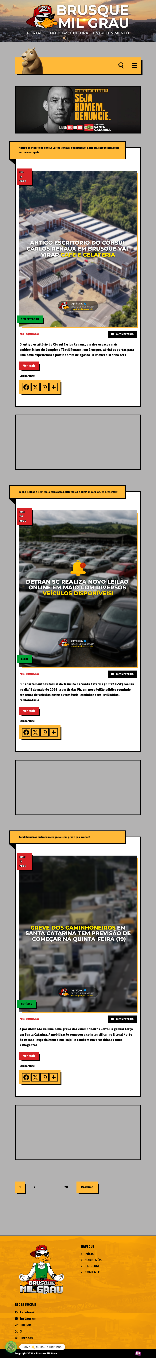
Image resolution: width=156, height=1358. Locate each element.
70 (66, 1187)
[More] (53, 387)
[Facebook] (26, 387)
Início (90, 1254)
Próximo (87, 1187)
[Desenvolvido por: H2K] (138, 1354)
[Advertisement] (86, 442)
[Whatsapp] (44, 387)
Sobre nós (93, 1260)
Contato (92, 1272)
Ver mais (29, 366)
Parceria (92, 1266)
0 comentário (124, 334)
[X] (35, 387)
